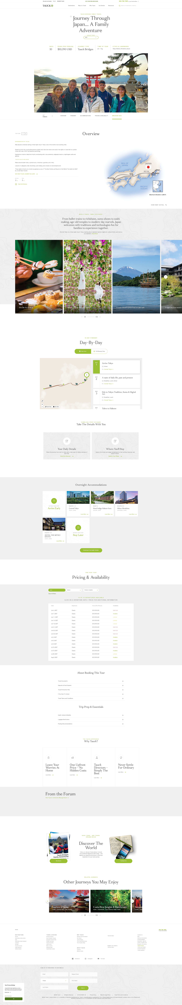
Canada (17, 942)
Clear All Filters (52, 593)
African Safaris (49, 936)
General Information (142, 938)
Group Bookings (141, 939)
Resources (111, 5)
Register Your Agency (112, 945)
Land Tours (49, 944)
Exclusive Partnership (51, 939)
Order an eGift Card (142, 942)
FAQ (138, 936)
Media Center (80, 951)
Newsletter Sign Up (141, 941)
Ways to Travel (82, 5)
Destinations (71, 5)
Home (16, 929)
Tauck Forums (140, 945)
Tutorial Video (111, 935)
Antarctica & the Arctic (20, 938)
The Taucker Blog (81, 942)
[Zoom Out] (42, 407)
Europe (16, 944)
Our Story (79, 938)
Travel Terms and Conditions (121, 995)
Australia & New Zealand (20, 941)
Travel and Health (141, 947)
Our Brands (102, 5)
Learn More (96, 777)
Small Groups (49, 947)
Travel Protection (141, 948)
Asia (16, 939)
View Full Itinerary (22, 184)
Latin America (18, 947)
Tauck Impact (80, 939)
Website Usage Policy (105, 995)
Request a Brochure (142, 944)
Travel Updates (140, 950)
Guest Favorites (50, 942)
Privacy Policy (93, 995)
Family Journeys (50, 941)
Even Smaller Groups (51, 938)
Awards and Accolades (82, 936)
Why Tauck (92, 5)
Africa (16, 936)
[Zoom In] (42, 404)
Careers (79, 949)
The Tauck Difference (82, 941)
